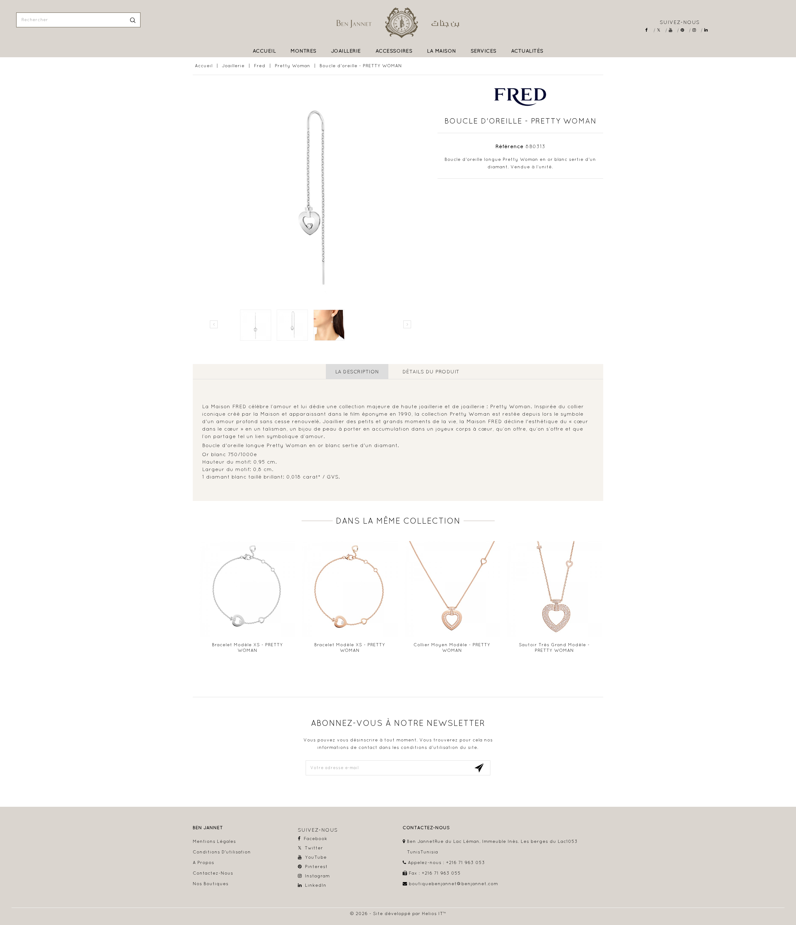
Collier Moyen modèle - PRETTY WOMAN (452, 647)
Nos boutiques (211, 883)
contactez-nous (426, 827)
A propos (203, 862)
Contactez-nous (213, 873)
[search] (132, 20)
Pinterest (684, 30)
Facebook (649, 30)
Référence (510, 146)
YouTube (673, 30)
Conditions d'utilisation (222, 851)
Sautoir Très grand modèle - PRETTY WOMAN (554, 647)
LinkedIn (708, 30)
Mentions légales (214, 841)
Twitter (661, 30)
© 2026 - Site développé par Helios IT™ (398, 913)
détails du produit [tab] (431, 371)
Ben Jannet (208, 827)
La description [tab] (357, 371)
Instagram (696, 30)
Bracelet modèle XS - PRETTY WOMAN (247, 647)
